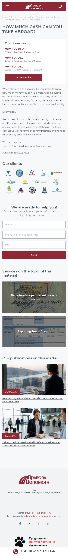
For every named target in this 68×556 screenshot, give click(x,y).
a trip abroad (27, 89)
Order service (23, 77)
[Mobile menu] (8, 6)
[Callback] (60, 7)
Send (34, 255)
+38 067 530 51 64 (38, 551)
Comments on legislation (47, 17)
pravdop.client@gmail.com (38, 513)
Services (9, 271)
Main (4, 17)
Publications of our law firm (21, 17)
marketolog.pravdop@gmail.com (45, 516)
